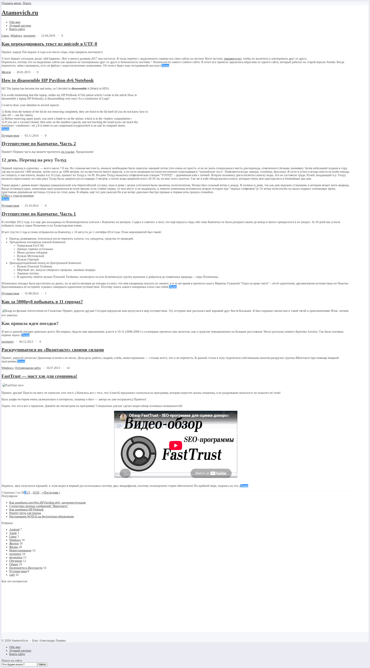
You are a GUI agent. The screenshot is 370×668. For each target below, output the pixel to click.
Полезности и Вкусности (25, 567)
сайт (12, 574)
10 (34, 492)
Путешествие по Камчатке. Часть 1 (39, 213)
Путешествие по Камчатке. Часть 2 (39, 143)
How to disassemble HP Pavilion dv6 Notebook (48, 80)
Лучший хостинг (20, 650)
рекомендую (232, 58)
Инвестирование (20, 550)
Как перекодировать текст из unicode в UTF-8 (49, 43)
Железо (6, 72)
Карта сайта (17, 654)
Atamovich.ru (20, 12)
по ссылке (67, 151)
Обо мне (14, 647)
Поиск (26, 3)
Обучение (15, 560)
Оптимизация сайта (28, 368)
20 (37, 492)
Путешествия (10, 135)
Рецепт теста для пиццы (25, 513)
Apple (13, 533)
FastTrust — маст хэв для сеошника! (39, 376)
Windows (16, 35)
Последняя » (52, 492)
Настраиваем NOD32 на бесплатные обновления (41, 516)
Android (14, 529)
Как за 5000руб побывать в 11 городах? (42, 301)
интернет (30, 35)
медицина (15, 557)
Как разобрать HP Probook (26, 509)
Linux (5, 35)
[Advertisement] (26, 607)
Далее (165, 65)
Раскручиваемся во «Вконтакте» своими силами (53, 349)
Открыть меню (11, 3)
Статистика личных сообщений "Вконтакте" (38, 506)
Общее (13, 564)
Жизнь (13, 547)
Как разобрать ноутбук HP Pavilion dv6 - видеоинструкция (47, 502)
